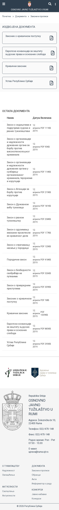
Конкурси (36, 498)
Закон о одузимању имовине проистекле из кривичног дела (19, 232)
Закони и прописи (40, 470)
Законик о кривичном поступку (23, 36)
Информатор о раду (42, 483)
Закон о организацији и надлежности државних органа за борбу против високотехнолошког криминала (19, 146)
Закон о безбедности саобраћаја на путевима (19, 273)
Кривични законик (15, 66)
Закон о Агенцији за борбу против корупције (18, 192)
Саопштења (8, 491)
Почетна (6, 16)
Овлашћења (8, 475)
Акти (34, 479)
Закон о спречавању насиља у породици (18, 246)
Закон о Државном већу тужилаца (18, 206)
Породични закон (16, 259)
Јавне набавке (39, 494)
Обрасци (36, 475)
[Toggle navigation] (3, 4)
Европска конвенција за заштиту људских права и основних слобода (25, 53)
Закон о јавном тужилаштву (15, 219)
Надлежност (8, 470)
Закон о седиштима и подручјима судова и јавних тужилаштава (19, 128)
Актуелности (8, 495)
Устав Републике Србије (19, 81)
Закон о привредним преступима (18, 287)
